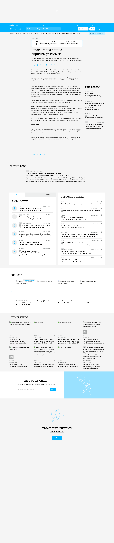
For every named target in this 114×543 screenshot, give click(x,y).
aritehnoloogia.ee (76, 25)
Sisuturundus (56, 33)
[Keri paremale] (103, 292)
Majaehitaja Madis (66, 33)
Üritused (36, 33)
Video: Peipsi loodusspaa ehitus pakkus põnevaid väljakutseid (81, 204)
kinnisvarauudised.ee (25, 25)
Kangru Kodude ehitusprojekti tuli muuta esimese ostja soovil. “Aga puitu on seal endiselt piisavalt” (69, 341)
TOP (20, 206)
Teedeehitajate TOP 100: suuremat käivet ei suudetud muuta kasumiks (93, 95)
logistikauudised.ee (46, 25)
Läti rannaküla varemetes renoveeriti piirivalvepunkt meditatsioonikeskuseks (94, 126)
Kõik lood (18, 33)
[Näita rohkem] (101, 25)
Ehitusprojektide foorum (45, 301)
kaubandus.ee (56, 25)
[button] (33, 389)
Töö (74, 33)
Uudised (21, 231)
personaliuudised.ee (65, 25)
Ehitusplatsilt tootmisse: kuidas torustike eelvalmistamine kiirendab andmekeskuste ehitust (48, 174)
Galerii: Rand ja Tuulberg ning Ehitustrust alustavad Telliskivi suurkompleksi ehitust (93, 341)
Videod (42, 33)
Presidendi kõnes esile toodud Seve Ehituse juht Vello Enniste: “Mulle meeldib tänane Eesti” (44, 341)
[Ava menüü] (17, 25)
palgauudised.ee (95, 25)
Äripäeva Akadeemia (21, 300)
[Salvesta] (52, 206)
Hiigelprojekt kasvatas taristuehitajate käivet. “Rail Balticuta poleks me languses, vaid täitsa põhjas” (32, 253)
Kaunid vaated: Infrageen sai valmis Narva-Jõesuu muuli (81, 210)
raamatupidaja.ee (85, 25)
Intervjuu (64, 232)
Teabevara (48, 33)
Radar (78, 33)
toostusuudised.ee (36, 25)
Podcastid (29, 33)
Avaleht (11, 33)
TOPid (23, 33)
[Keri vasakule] (11, 292)
